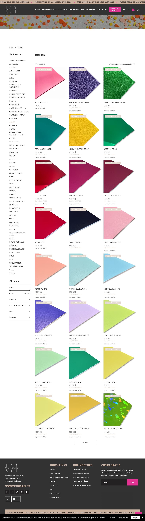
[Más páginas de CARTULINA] (78, 9)
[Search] (7, 499)
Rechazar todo (123, 518)
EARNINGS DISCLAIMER (124, 513)
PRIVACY (44, 513)
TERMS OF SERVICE (57, 513)
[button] (133, 9)
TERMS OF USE (73, 513)
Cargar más (85, 442)
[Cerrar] (142, 517)
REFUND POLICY (106, 513)
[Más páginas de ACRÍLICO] (66, 9)
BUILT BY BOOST (32, 513)
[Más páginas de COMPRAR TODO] (56, 9)
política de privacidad (98, 518)
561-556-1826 (18, 475)
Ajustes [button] (112, 518)
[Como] (7, 492)
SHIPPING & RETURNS (89, 513)
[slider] (10, 290)
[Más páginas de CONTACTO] (106, 9)
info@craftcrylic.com (13, 481)
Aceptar (135, 518)
